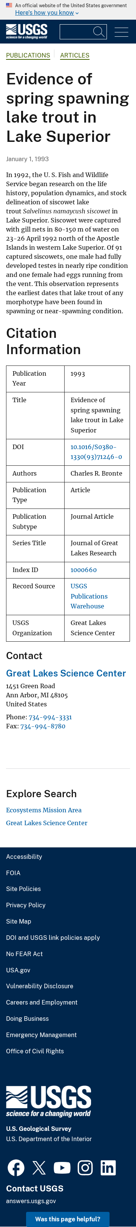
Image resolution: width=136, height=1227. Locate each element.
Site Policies (23, 889)
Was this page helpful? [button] (67, 1219)
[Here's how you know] (68, 10)
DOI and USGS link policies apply (53, 938)
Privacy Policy (26, 905)
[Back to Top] (108, 1199)
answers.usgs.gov (31, 1201)
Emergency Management (41, 1035)
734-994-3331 (50, 717)
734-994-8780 (42, 726)
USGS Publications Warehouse (89, 596)
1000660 (84, 570)
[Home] (26, 37)
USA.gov (18, 970)
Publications (28, 55)
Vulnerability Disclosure (39, 986)
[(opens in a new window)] (16, 1167)
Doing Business (27, 1019)
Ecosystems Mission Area (44, 810)
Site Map (18, 921)
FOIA (13, 873)
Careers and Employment (41, 1002)
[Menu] (121, 32)
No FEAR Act (24, 954)
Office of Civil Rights (35, 1051)
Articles (75, 55)
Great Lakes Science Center (66, 673)
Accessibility (24, 857)
